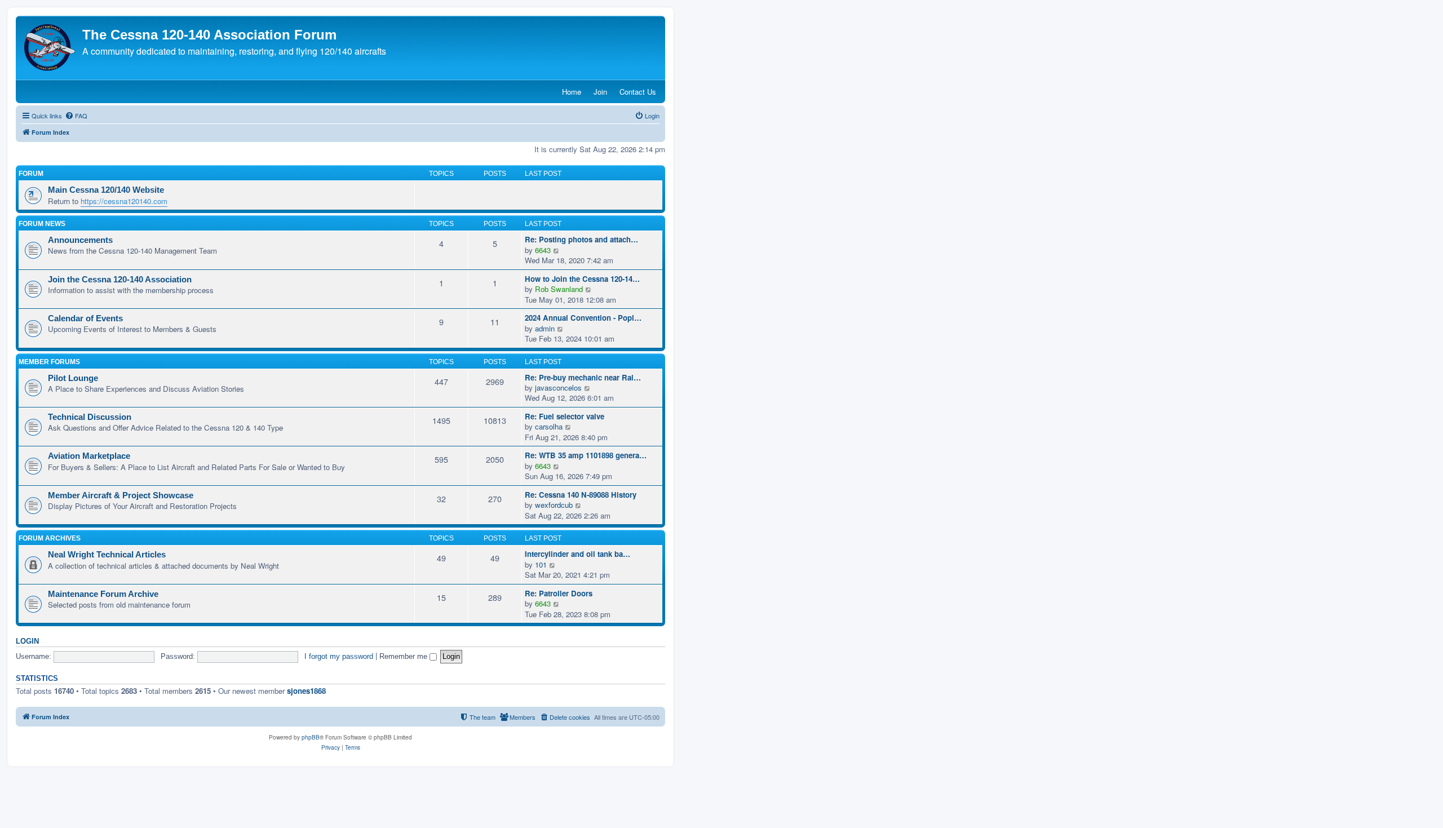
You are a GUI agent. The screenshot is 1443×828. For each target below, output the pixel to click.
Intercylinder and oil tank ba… (577, 554)
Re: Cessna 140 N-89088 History (580, 495)
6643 (543, 250)
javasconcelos (558, 388)
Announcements (80, 240)
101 (541, 565)
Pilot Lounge (73, 378)
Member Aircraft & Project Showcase (120, 495)
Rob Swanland (559, 289)
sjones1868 (306, 691)
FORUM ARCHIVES (50, 538)
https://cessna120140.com (124, 201)
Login (27, 641)
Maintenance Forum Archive (103, 594)
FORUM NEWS (42, 224)
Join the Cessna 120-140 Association (120, 279)
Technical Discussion (89, 417)
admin (545, 329)
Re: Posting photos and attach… (581, 239)
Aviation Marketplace (89, 456)
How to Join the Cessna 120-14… (582, 279)
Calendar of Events (85, 318)
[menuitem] (76, 115)
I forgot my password (338, 656)
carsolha (549, 427)
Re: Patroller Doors (558, 593)
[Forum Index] (50, 48)
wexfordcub (554, 505)
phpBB (311, 737)
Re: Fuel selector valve (564, 416)
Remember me (404, 656)
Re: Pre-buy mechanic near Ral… (583, 378)
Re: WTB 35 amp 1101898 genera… (586, 455)
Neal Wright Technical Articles (107, 554)
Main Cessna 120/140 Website (106, 189)
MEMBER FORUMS (49, 362)
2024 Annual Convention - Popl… (583, 318)
